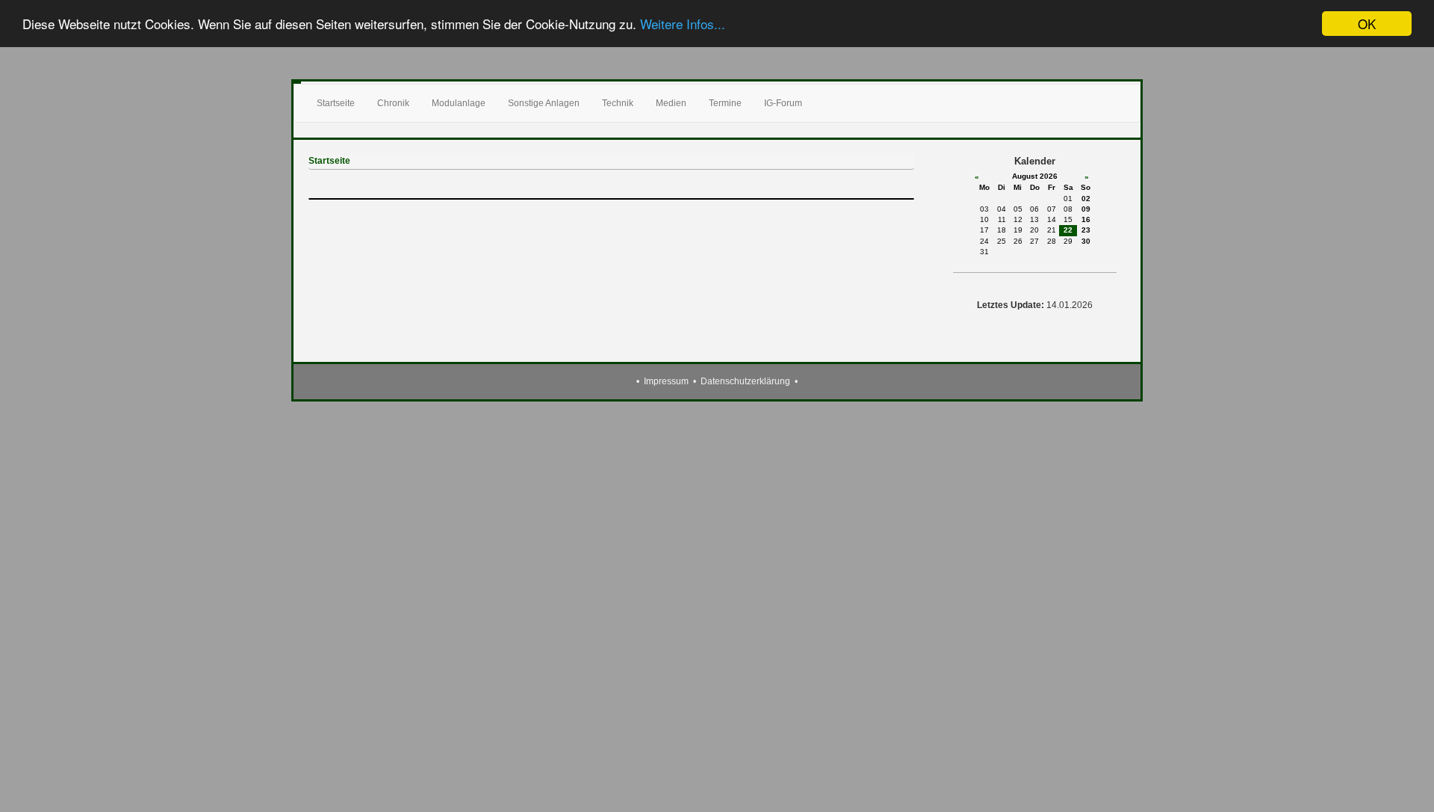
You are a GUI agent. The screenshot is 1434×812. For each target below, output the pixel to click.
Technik (617, 103)
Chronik (393, 103)
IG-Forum (783, 103)
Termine (725, 103)
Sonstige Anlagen (544, 103)
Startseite (336, 103)
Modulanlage (458, 103)
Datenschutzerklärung (745, 381)
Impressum (666, 381)
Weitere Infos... (682, 24)
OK (1367, 23)
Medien (671, 103)
